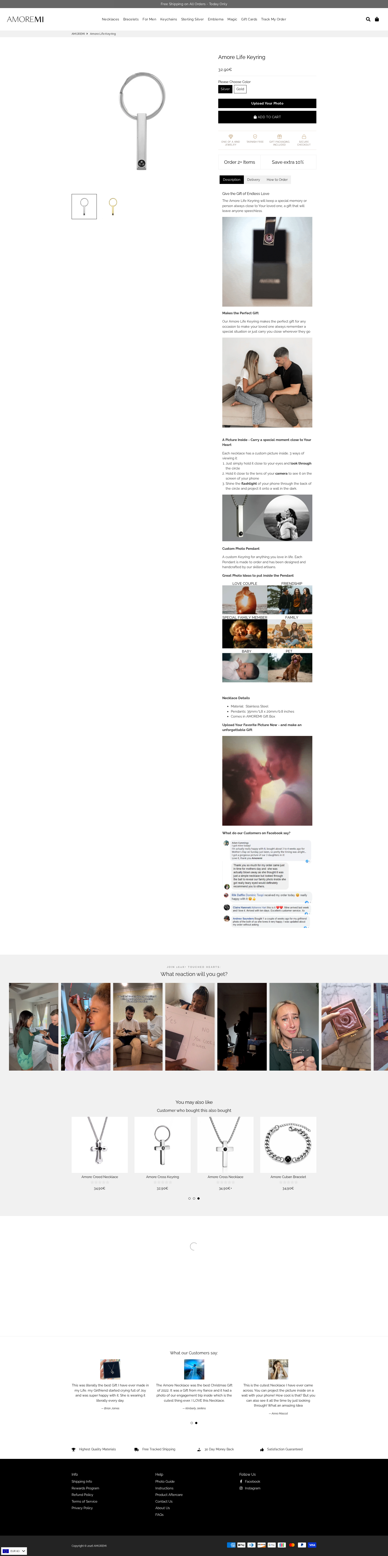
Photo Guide (165, 1482)
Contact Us (163, 1501)
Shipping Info (82, 1482)
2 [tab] (194, 1198)
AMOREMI (78, 33)
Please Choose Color (234, 82)
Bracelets (131, 19)
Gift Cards (249, 19)
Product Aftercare (169, 1495)
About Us (162, 1508)
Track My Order (273, 19)
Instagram (252, 1488)
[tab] (232, 179)
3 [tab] (198, 1198)
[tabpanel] (100, 1154)
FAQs (159, 1515)
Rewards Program (85, 1488)
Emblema (216, 19)
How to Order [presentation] (277, 180)
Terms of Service (84, 1501)
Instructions (164, 1488)
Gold (240, 89)
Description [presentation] (231, 180)
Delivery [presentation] (253, 180)
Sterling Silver (192, 19)
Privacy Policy (82, 1508)
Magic (232, 19)
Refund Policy (82, 1495)
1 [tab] (189, 1198)
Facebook (252, 1482)
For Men (149, 19)
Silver (225, 89)
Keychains (168, 19)
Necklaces (110, 19)
